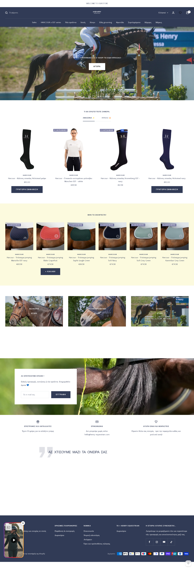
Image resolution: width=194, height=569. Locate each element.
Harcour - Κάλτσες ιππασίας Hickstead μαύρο (27, 178)
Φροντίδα (120, 22)
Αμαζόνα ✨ (89, 118)
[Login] (173, 13)
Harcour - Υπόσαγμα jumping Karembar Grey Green (174, 259)
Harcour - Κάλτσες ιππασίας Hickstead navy (167, 178)
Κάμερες (148, 22)
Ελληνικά (162, 13)
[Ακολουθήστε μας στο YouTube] (164, 542)
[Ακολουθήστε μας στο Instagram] (156, 542)
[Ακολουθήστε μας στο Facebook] (149, 542)
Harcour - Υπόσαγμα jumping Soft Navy (112, 259)
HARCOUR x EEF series (51, 22)
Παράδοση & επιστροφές (65, 531)
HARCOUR (27, 175)
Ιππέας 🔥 (106, 118)
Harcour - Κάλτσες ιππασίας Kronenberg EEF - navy (120, 180)
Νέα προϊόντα (70, 22)
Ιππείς (83, 22)
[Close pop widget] (23, 523)
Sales (34, 22)
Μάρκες (159, 22)
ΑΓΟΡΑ (97, 66)
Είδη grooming (105, 22)
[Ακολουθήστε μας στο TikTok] (171, 542)
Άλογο (92, 22)
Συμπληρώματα (134, 22)
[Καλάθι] (187, 13)
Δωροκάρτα (59, 535)
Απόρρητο (88, 539)
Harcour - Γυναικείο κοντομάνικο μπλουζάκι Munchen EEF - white (73, 180)
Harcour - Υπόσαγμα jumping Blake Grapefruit (50, 259)
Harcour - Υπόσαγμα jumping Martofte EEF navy (19, 259)
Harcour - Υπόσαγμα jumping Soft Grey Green (143, 259)
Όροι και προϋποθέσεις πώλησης (97, 544)
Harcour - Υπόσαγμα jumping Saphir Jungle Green (81, 259)
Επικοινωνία (89, 531)
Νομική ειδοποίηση (92, 535)
